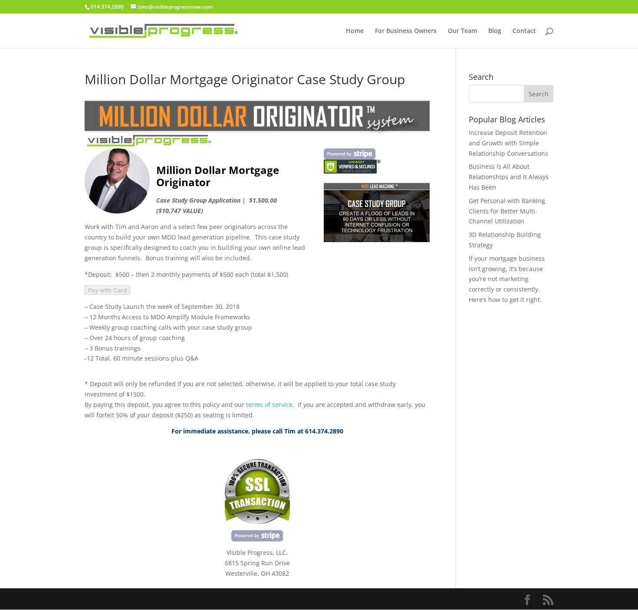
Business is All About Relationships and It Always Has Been (509, 176)
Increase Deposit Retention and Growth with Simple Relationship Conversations (508, 142)
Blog (494, 31)
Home (355, 31)
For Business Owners (406, 31)
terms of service (269, 404)
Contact (524, 31)
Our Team (462, 31)
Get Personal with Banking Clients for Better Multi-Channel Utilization (507, 211)
